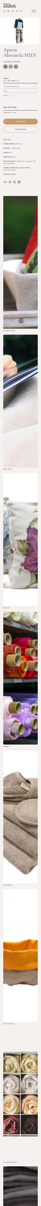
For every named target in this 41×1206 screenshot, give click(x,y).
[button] (34, 11)
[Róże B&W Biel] (10, 66)
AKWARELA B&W (9, 170)
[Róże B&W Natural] (16, 66)
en (21, 11)
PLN (17, 11)
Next (36, 31)
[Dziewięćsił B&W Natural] (5, 66)
